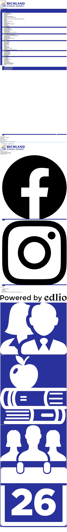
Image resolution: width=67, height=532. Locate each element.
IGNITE (5, 22)
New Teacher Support (7, 37)
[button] (4, 12)
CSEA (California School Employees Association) (11, 35)
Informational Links (7, 36)
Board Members (6, 59)
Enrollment (5, 19)
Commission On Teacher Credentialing (9, 34)
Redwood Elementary (7, 28)
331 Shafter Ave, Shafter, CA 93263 (5, 152)
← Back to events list (4, 143)
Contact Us (3, 290)
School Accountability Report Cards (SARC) (10, 32)
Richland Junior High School (8, 29)
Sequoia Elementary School (8, 69)
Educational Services (7, 42)
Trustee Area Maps (6, 61)
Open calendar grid (11, 143)
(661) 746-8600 (3, 153)
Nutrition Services (6, 46)
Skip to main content (3, 0)
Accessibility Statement (5, 288)
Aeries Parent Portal (7, 13)
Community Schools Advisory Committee (10, 17)
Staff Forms (5, 39)
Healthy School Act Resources (8, 21)
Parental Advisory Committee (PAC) (9, 23)
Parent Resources (6, 25)
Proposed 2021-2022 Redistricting (9, 63)
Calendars (5, 15)
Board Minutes (6, 58)
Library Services (6, 44)
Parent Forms (6, 24)
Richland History (6, 54)
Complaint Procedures (7, 53)
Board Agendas (6, 57)
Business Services (6, 41)
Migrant (5, 45)
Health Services (6, 43)
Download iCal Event (12, 141)
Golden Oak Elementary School (8, 67)
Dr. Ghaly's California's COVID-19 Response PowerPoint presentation (14, 18)
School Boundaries (6, 31)
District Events (2, 142)
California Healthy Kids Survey (8, 16)
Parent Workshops (6, 26)
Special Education (6, 47)
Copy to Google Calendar (4, 141)
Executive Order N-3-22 (7, 62)
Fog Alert (5, 20)
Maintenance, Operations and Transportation (10, 49)
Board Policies (6, 60)
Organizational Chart (7, 52)
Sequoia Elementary (7, 30)
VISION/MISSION (7, 51)
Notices (5, 64)
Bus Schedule (6, 14)
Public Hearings (6, 55)
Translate (7, 137)
